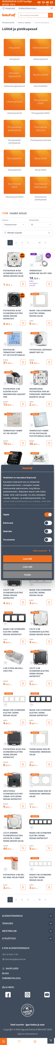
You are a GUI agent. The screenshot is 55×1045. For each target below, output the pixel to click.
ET (52, 8)
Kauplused (10, 8)
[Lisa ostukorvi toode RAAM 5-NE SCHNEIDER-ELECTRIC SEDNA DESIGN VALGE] (49, 887)
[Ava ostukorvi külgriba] (50, 1040)
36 (39, 242)
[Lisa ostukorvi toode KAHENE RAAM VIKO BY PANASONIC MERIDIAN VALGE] (49, 806)
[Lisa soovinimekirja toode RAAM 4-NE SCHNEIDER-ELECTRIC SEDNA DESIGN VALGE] (5, 705)
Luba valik (27, 567)
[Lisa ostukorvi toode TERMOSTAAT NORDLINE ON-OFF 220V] (49, 284)
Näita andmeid (40, 550)
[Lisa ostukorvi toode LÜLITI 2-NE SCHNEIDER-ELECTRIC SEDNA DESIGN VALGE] (49, 641)
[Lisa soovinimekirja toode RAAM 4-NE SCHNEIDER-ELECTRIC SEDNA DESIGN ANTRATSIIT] (32, 705)
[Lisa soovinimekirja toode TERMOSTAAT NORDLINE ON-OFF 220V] (32, 265)
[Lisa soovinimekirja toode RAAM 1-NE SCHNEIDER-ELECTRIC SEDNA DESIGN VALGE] (32, 305)
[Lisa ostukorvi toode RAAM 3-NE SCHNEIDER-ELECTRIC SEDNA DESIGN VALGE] (49, 602)
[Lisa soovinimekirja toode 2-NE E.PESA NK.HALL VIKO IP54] (5, 663)
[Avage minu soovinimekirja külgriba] (19, 1041)
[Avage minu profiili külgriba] (35, 1041)
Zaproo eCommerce (27, 1033)
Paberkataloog (11, 978)
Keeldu (27, 575)
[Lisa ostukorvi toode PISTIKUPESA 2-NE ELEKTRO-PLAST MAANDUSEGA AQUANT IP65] (23, 404)
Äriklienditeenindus (27, 8)
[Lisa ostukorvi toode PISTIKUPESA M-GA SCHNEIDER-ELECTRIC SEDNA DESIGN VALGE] (23, 284)
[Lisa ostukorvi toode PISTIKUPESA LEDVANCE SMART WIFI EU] (49, 362)
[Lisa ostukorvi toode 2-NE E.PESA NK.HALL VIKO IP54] (23, 683)
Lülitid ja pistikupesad (42, 22)
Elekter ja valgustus (24, 22)
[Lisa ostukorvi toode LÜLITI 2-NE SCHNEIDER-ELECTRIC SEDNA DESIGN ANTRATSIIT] (49, 683)
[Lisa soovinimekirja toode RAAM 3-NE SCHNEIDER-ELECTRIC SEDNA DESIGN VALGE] (32, 584)
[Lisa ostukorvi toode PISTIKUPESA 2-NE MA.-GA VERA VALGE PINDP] (23, 887)
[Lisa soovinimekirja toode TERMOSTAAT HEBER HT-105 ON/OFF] (5, 425)
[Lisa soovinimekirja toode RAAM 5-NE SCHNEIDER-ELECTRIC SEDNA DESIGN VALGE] (32, 869)
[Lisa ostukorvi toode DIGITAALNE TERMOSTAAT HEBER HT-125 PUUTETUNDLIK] (23, 362)
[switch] (48, 523)
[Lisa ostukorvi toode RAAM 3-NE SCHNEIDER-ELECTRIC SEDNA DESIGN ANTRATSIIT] (23, 641)
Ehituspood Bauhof (8, 22)
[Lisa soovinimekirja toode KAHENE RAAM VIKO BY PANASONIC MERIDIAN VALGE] (32, 785)
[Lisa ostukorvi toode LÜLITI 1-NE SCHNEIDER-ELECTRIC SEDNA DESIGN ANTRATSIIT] (23, 602)
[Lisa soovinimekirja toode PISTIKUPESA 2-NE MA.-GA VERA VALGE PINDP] (5, 869)
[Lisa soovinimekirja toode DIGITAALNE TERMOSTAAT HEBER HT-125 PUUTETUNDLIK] (5, 344)
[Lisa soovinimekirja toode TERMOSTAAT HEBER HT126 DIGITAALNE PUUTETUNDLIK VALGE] (32, 425)
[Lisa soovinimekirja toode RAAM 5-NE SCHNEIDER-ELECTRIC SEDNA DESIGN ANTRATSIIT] (32, 827)
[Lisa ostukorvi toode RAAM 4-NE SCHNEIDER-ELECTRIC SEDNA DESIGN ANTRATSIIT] (49, 722)
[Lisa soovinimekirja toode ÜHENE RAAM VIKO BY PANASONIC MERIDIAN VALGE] (32, 744)
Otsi (50, 15)
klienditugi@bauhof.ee (15, 959)
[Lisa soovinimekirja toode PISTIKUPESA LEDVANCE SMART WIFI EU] (32, 344)
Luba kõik (27, 559)
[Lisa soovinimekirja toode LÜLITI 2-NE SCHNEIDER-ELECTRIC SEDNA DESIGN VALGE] (32, 624)
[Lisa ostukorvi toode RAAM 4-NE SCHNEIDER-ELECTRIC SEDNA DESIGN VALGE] (23, 722)
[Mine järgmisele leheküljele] (45, 242)
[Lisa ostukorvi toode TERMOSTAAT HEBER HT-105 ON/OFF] (23, 443)
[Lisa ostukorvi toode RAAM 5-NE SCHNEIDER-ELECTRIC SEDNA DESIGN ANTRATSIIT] (49, 848)
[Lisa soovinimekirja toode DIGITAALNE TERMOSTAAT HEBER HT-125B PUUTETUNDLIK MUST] (5, 464)
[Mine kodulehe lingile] (8, 15)
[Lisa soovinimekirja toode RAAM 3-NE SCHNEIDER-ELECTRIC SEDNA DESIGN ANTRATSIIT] (5, 624)
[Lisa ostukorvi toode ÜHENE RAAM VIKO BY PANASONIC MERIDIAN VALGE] (49, 764)
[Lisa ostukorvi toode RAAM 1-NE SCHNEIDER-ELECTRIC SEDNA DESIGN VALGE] (49, 323)
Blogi (5, 973)
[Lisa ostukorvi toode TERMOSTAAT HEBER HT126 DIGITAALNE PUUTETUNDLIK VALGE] (49, 443)
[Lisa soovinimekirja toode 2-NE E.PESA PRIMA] (32, 464)
